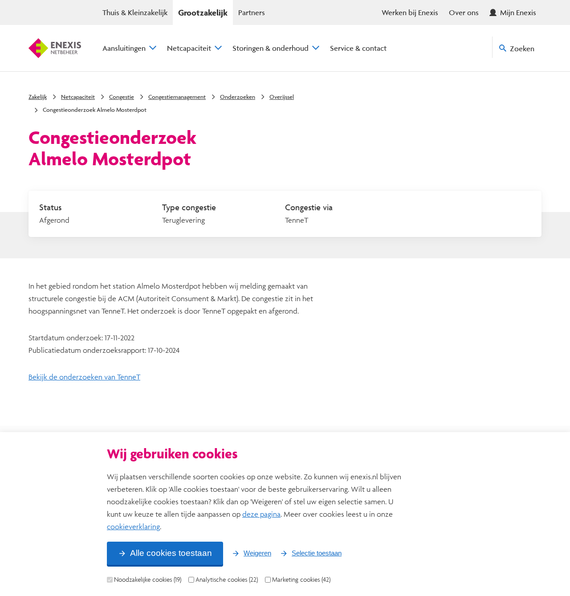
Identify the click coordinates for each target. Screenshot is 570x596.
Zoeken (522, 48)
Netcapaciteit (189, 48)
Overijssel (281, 96)
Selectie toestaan (317, 553)
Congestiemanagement (177, 96)
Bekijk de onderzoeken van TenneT (84, 376)
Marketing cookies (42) (301, 579)
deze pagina (261, 513)
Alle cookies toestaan (171, 553)
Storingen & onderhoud (270, 48)
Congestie (121, 96)
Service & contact (358, 48)
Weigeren (257, 553)
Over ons (464, 12)
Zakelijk (37, 96)
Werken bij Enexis (410, 12)
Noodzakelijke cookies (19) (147, 579)
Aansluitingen (124, 48)
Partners (251, 12)
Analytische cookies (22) (226, 579)
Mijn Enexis (518, 12)
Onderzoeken (237, 96)
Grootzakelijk (203, 12)
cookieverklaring (133, 526)
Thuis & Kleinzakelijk (134, 12)
